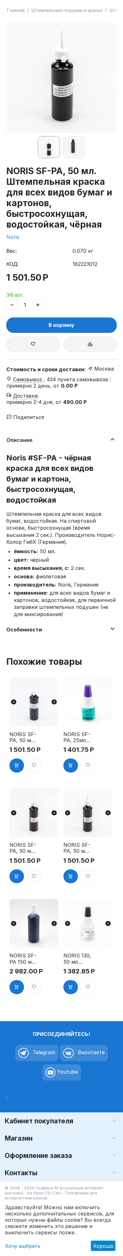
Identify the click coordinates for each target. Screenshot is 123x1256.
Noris (12, 237)
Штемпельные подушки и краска (67, 10)
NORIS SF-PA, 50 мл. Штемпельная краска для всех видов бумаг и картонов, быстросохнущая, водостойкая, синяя (23, 737)
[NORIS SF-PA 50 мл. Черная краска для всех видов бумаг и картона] (61, 78)
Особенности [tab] (24, 629)
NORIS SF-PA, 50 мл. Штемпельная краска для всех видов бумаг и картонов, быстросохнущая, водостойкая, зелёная (77, 848)
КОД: (12, 264)
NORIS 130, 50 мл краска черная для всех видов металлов (77, 959)
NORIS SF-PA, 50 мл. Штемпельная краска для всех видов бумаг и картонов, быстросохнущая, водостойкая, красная (23, 848)
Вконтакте (90, 1052)
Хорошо (103, 1246)
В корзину (61, 325)
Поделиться (28, 417)
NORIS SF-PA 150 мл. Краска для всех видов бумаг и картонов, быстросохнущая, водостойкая (23, 959)
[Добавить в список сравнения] (90, 344)
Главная (16, 10)
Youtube (67, 1072)
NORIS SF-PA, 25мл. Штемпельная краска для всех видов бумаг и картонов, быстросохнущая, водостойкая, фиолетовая (77, 737)
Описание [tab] (19, 440)
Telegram (43, 1052)
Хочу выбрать (22, 1246)
